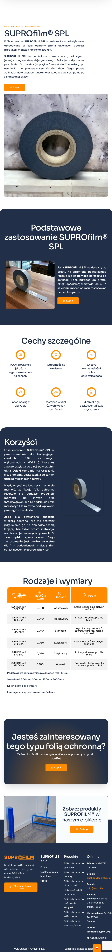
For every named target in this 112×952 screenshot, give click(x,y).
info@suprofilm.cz (97, 888)
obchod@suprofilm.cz (99, 878)
